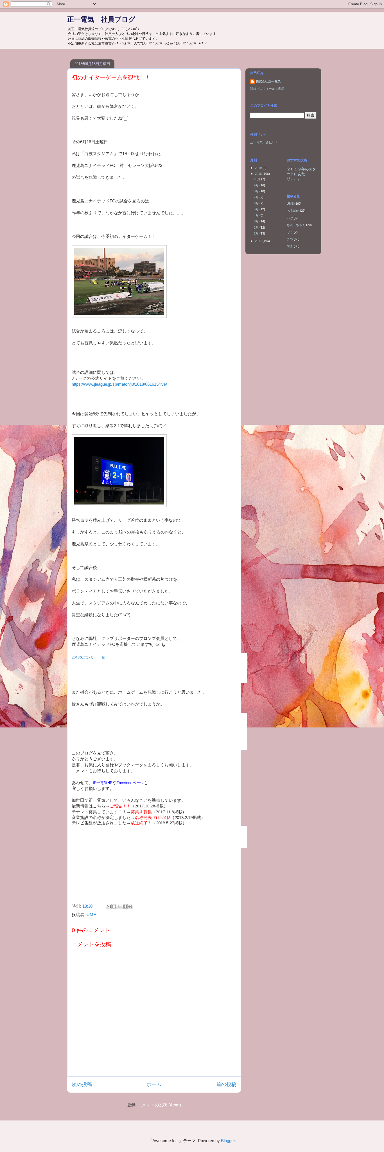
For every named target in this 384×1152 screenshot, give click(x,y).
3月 (256, 221)
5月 (256, 209)
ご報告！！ (120, 805)
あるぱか (293, 210)
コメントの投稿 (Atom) (159, 1104)
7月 (256, 197)
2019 (259, 167)
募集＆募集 (141, 811)
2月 (256, 227)
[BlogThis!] (114, 906)
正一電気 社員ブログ (101, 19)
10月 (257, 179)
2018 (259, 173)
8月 (256, 191)
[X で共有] (119, 906)
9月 (256, 185)
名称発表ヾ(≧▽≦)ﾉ (152, 817)
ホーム (154, 1084)
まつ (290, 239)
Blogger (228, 1140)
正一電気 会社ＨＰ (264, 142)
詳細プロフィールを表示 (267, 88)
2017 (259, 241)
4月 (256, 215)
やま (290, 246)
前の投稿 (226, 1084)
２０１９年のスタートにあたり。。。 (301, 174)
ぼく (290, 232)
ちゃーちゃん (296, 225)
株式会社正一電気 (268, 81)
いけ (290, 218)
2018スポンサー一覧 (88, 657)
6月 (256, 203)
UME (91, 914)
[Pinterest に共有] (130, 906)
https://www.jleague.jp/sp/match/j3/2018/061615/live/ (119, 384)
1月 (256, 233)
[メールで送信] (109, 906)
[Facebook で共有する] (125, 906)
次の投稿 (82, 1084)
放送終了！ (141, 822)
